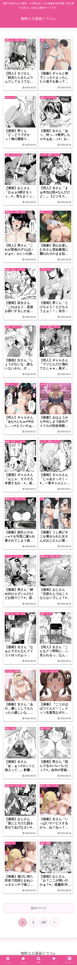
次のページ (38, 908)
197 (44, 922)
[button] (69, 660)
